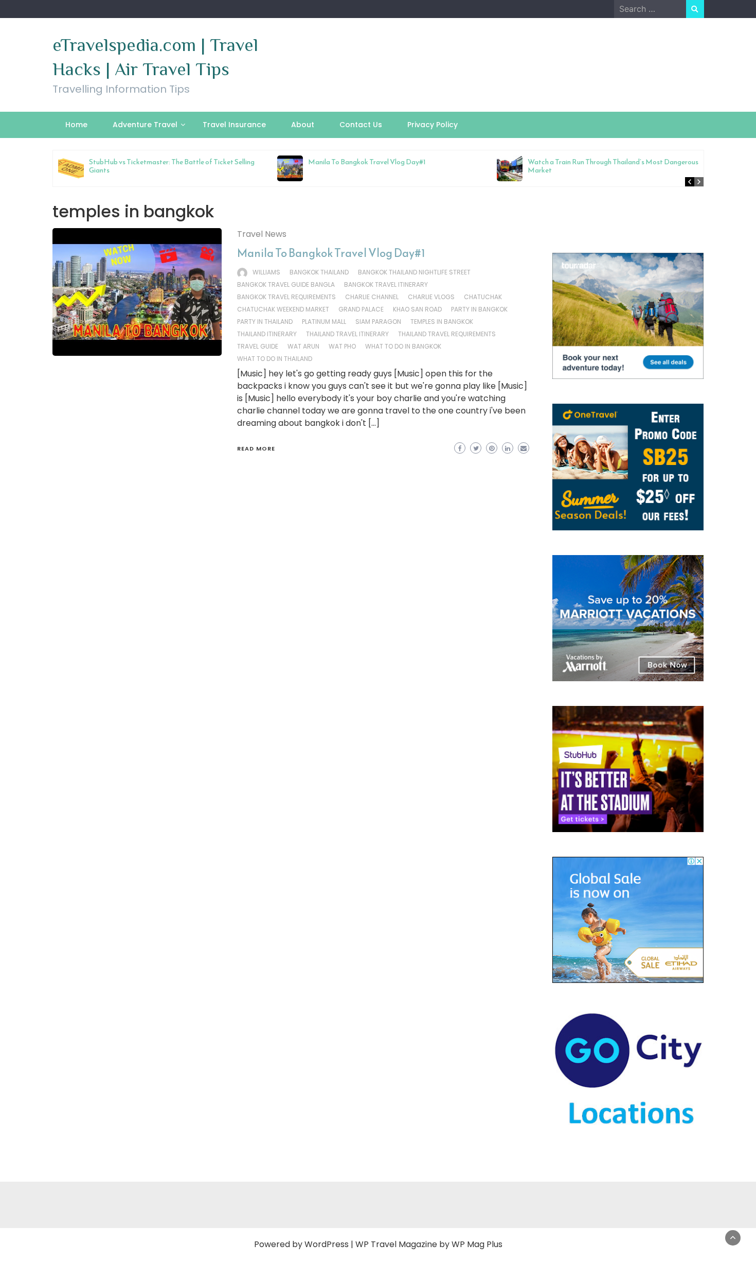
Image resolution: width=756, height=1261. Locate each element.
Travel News (261, 234)
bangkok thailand (319, 272)
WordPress (326, 1244)
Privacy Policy (432, 124)
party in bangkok (479, 309)
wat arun (303, 346)
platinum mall (324, 321)
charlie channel (372, 296)
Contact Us (360, 124)
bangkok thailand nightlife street (414, 272)
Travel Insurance (234, 124)
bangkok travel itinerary (386, 284)
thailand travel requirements (447, 334)
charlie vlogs (431, 296)
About (302, 124)
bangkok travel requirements (286, 296)
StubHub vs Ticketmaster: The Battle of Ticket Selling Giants (172, 166)
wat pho (342, 346)
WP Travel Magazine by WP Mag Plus (428, 1244)
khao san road (417, 309)
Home (76, 124)
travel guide (257, 346)
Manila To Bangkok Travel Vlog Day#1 (367, 162)
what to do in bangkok (403, 346)
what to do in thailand (274, 358)
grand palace (361, 309)
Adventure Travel (145, 124)
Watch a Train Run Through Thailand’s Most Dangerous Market (613, 166)
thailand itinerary (267, 334)
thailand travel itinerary (347, 334)
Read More (256, 448)
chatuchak (483, 296)
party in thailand (265, 321)
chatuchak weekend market (283, 309)
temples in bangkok (441, 321)
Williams (266, 272)
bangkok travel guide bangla (286, 284)
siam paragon (378, 321)
